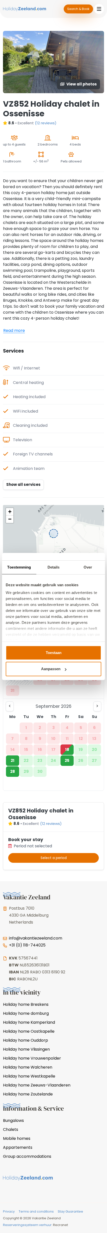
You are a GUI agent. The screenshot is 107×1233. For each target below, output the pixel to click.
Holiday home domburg (26, 1013)
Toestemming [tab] (19, 567)
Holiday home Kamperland (29, 1022)
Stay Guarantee (70, 1211)
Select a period (54, 857)
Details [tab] (54, 567)
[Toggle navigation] (99, 9)
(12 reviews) (45, 123)
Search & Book (78, 9)
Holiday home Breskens (26, 1004)
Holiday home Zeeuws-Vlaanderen (36, 1085)
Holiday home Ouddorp (25, 1040)
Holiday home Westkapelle (29, 1076)
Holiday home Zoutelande (28, 1094)
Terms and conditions (36, 1211)
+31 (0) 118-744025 (27, 945)
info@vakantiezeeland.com (35, 938)
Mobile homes (16, 1138)
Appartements (17, 1147)
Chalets (10, 1129)
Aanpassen (50, 669)
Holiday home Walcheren (27, 1067)
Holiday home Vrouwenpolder (32, 1058)
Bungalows (13, 1120)
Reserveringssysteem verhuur (27, 1225)
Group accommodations (27, 1156)
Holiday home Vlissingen (26, 1049)
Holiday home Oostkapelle (28, 1031)
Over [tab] (88, 567)
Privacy (9, 1211)
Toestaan (53, 653)
